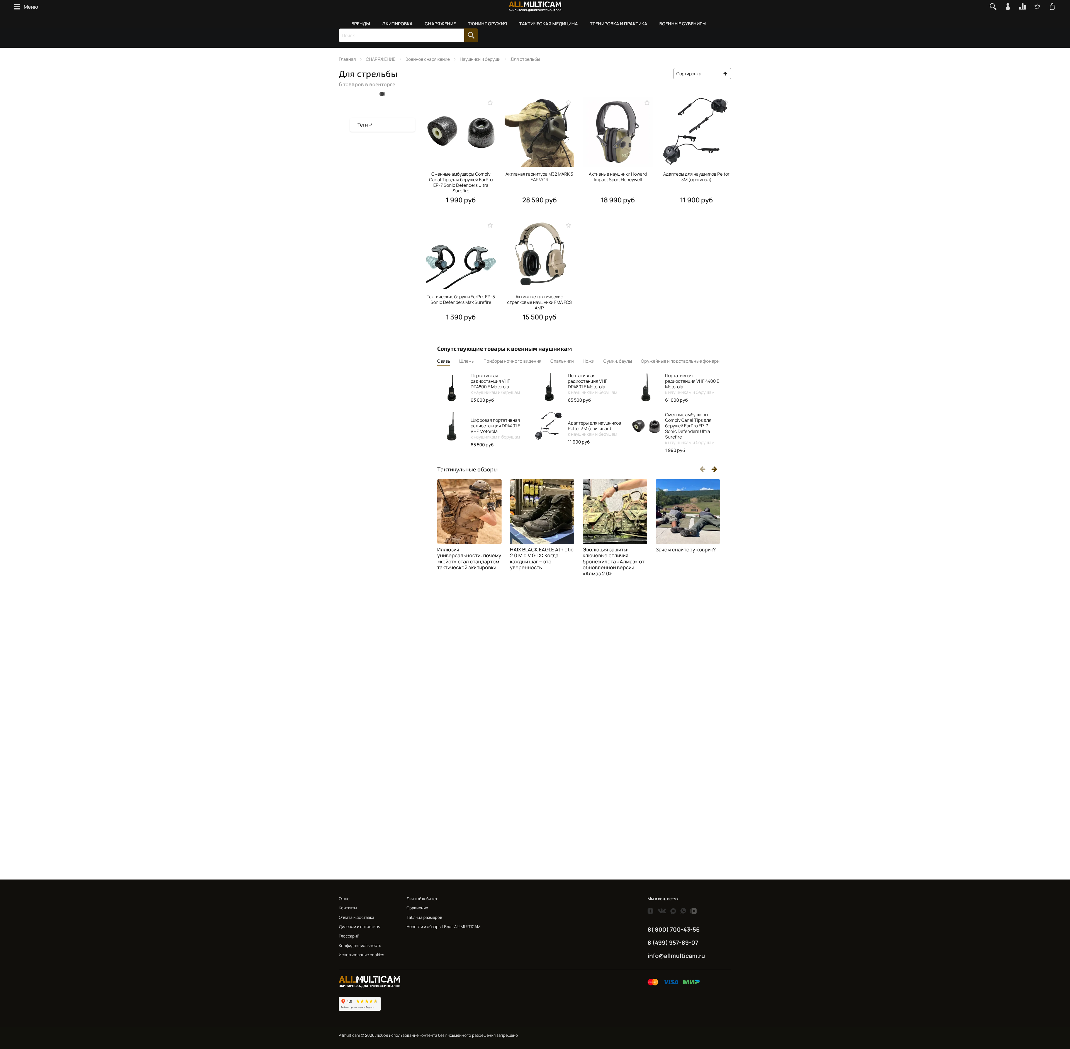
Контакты (348, 907)
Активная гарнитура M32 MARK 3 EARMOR (539, 177)
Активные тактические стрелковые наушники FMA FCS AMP (539, 302)
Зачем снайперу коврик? (686, 549)
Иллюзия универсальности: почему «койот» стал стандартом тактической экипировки (469, 558)
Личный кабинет (422, 898)
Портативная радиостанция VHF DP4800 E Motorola (495, 383)
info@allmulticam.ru (676, 956)
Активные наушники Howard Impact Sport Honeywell (618, 177)
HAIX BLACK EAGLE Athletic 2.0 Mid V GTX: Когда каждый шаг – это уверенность (541, 558)
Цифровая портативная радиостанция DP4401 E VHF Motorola (495, 428)
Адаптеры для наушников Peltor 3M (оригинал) (696, 177)
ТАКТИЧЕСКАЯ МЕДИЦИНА (548, 24)
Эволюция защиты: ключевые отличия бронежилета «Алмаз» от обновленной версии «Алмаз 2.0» (614, 561)
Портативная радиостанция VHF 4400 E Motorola (692, 383)
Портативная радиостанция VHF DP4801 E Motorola (592, 383)
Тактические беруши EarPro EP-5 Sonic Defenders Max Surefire (461, 299)
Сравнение (417, 907)
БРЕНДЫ (360, 24)
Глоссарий (349, 936)
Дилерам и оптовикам (360, 926)
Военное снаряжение (427, 59)
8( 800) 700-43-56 (674, 929)
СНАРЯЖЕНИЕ (440, 24)
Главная (347, 59)
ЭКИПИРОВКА (397, 24)
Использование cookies (361, 954)
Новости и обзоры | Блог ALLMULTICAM (443, 926)
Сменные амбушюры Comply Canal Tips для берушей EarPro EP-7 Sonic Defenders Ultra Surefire (461, 182)
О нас (344, 898)
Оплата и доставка (356, 917)
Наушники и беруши (480, 59)
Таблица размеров (424, 917)
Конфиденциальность (360, 945)
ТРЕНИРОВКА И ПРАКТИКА (618, 24)
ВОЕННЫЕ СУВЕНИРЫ (682, 24)
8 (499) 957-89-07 (673, 942)
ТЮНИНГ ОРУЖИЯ (487, 24)
